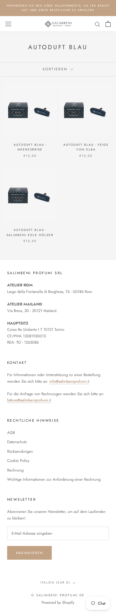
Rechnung (15, 470)
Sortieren (56, 69)
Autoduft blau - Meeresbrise (30, 147)
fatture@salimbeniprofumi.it (29, 400)
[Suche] (97, 24)
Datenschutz (17, 442)
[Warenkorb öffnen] (108, 24)
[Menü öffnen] (8, 24)
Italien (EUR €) (55, 582)
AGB (11, 432)
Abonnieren (29, 552)
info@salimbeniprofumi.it (69, 381)
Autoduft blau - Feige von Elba (86, 147)
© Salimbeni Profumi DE (57, 595)
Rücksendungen (20, 451)
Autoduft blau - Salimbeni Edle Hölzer (30, 232)
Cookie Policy (18, 460)
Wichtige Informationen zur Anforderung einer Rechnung (54, 479)
